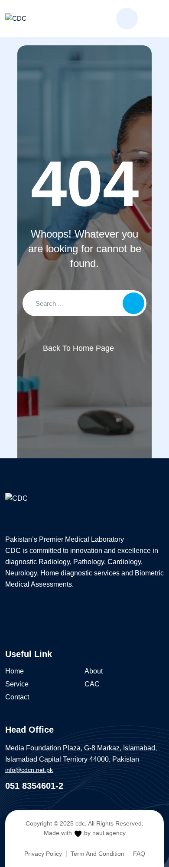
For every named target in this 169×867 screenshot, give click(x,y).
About (93, 671)
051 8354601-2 (34, 786)
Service (17, 684)
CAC (92, 684)
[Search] (127, 18)
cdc (80, 823)
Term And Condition (97, 853)
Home (14, 671)
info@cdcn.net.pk (29, 769)
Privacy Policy (43, 853)
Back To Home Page (78, 348)
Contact (17, 697)
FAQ (139, 853)
